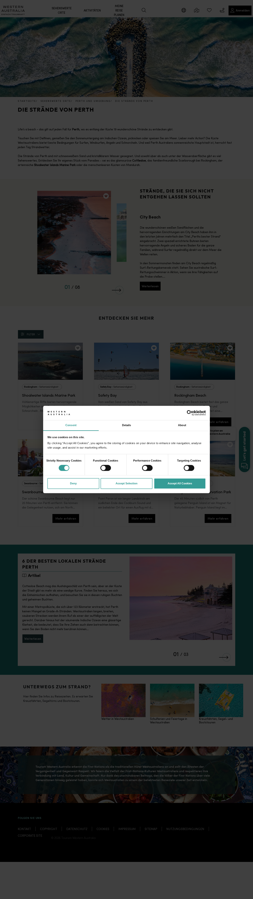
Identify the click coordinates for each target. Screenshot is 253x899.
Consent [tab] (70, 425)
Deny (73, 483)
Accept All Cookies (180, 483)
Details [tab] (126, 425)
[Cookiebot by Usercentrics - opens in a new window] (189, 413)
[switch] (105, 468)
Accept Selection (126, 483)
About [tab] (182, 425)
